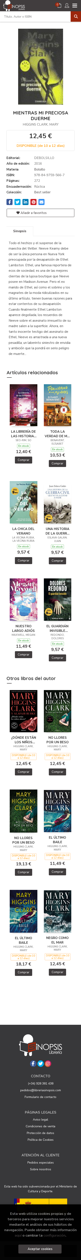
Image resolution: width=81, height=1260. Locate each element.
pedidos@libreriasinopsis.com (40, 1090)
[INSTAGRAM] (48, 1063)
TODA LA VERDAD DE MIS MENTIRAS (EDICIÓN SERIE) (57, 433)
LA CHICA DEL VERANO (23, 531)
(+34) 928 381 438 (40, 1083)
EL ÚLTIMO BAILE (57, 839)
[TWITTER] (40, 1063)
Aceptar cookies (40, 1249)
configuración (54, 1235)
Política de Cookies (41, 1140)
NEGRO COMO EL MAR (57, 940)
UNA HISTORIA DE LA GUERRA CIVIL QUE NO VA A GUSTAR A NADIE (57, 531)
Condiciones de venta (40, 1126)
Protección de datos (40, 1133)
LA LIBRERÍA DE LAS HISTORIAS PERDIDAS (23, 433)
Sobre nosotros (40, 1169)
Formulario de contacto (40, 1097)
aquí (18, 1235)
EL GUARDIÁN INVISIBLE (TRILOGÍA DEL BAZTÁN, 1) (57, 628)
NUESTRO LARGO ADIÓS (23, 628)
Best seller (42, 192)
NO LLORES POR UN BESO (57, 739)
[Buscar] (76, 16)
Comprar (23, 460)
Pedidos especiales (40, 1163)
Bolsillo (39, 169)
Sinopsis (19, 231)
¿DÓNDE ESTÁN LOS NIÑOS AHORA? (23, 739)
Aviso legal (40, 1120)
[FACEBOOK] (33, 1063)
